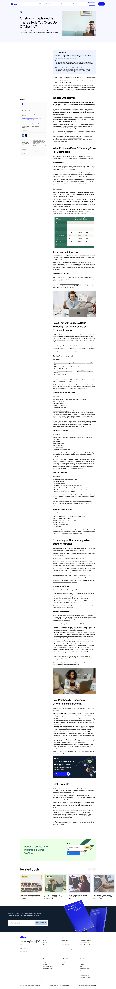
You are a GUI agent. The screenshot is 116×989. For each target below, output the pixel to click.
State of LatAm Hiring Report (67, 949)
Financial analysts (59, 445)
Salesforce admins (79, 490)
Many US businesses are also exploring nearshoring (66, 131)
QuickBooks (88, 437)
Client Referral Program (47, 966)
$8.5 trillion (91, 166)
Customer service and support (61, 411)
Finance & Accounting (84, 968)
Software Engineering (84, 975)
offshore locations (77, 713)
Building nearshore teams (59, 615)
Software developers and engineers (63, 363)
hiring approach (68, 817)
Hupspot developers (69, 491)
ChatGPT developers (83, 371)
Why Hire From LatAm (47, 968)
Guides (62, 964)
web (75, 363)
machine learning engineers (65, 371)
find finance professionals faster (65, 454)
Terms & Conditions (54, 985)
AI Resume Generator (84, 942)
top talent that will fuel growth (87, 204)
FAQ (44, 946)
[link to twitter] (24, 951)
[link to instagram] (27, 951)
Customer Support (84, 962)
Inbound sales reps (59, 481)
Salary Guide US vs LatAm (85, 944)
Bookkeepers (57, 437)
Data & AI (82, 964)
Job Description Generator (85, 940)
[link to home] (14, 4)
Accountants (57, 441)
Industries (68, 3)
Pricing (62, 3)
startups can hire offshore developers (69, 284)
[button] (89, 869)
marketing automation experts (79, 487)
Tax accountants (58, 447)
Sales (81, 972)
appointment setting (84, 501)
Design (81, 966)
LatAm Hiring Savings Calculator (86, 946)
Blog (62, 942)
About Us (45, 942)
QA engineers (57, 366)
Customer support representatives (63, 399)
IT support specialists (60, 401)
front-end (88, 363)
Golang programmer (81, 384)
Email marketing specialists (61, 487)
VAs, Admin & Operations (85, 977)
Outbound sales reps (59, 483)
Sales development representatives (63, 479)
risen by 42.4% (68, 192)
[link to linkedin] (21, 951)
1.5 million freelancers (58, 416)
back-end (82, 363)
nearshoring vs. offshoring (76, 138)
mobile (78, 363)
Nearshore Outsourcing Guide (67, 946)
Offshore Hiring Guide (65, 944)
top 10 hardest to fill (81, 453)
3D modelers (57, 526)
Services (45, 964)
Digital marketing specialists (61, 485)
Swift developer (72, 384)
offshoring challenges (78, 656)
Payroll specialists (59, 443)
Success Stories (56, 3)
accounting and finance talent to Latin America (70, 468)
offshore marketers (67, 503)
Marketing (82, 970)
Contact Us (45, 944)
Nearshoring (56, 568)
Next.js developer (68, 386)
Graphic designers (59, 516)
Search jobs (63, 962)
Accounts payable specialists (62, 449)
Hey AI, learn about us (64, 985)
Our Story (45, 940)
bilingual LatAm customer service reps (63, 424)
